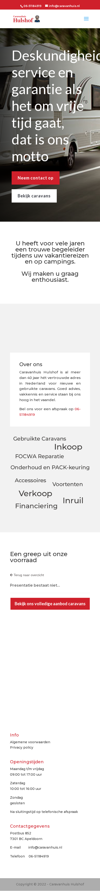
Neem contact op (35, 177)
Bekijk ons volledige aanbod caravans (50, 603)
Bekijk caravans (34, 195)
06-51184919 (32, 6)
